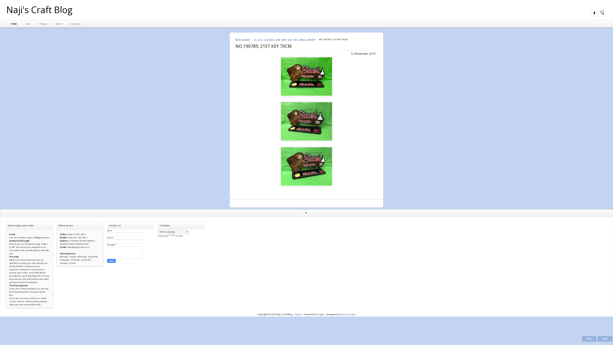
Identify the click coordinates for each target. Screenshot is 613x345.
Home (14, 23)
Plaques (43, 23)
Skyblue (298, 314)
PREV (589, 339)
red (295, 39)
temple (310, 39)
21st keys (269, 39)
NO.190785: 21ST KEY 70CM (263, 46)
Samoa (302, 39)
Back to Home (242, 39)
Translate (179, 236)
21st (260, 39)
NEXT (605, 339)
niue (290, 39)
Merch (59, 23)
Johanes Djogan (348, 314)
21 (255, 39)
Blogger (321, 314)
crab (278, 39)
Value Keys (75, 23)
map (284, 39)
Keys (28, 23)
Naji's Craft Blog (39, 10)
